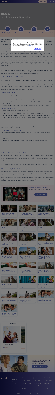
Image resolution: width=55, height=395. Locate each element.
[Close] (43, 41)
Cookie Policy (31, 45)
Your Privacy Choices (37, 48)
